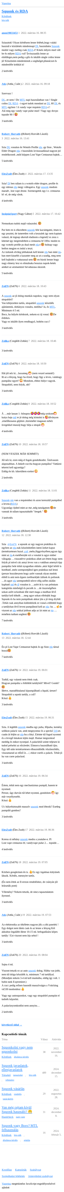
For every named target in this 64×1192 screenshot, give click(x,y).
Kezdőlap (7, 1169)
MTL (22, 99)
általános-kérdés (21, 1057)
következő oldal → (12, 1024)
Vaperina (6, 3)
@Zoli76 (12, 544)
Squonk (56, 46)
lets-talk (5, 20)
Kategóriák (21, 1169)
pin (12, 500)
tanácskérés (8, 1099)
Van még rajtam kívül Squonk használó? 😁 (17, 1109)
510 (55, 730)
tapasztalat (18, 1075)
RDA (30, 50)
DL (37, 46)
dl (18, 584)
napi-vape (20, 1117)
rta (59, 252)
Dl (9, 183)
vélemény (9, 1080)
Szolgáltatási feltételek (13, 1176)
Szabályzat (35, 1169)
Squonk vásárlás (13, 1089)
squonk (45, 187)
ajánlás (27, 1140)
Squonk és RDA (15, 11)
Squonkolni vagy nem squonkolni (17, 1049)
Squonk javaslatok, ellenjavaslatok (15, 1068)
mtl (14, 417)
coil (26, 551)
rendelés (17, 1094)
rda (40, 147)
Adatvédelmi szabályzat (40, 1176)
